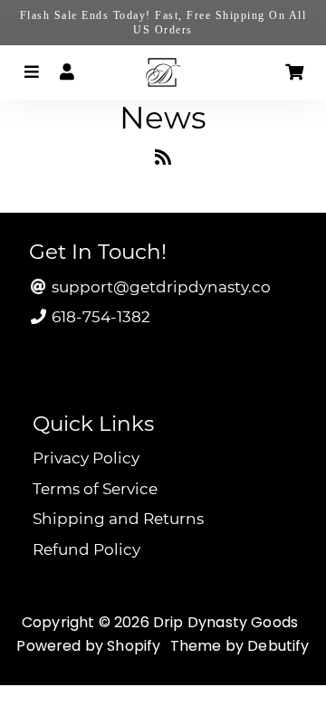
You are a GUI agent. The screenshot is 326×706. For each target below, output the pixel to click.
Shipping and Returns (118, 519)
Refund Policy (86, 549)
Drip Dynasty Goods (225, 622)
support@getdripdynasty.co (159, 287)
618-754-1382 (99, 317)
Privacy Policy (86, 458)
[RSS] (163, 161)
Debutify (278, 645)
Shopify (133, 645)
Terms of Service (95, 489)
